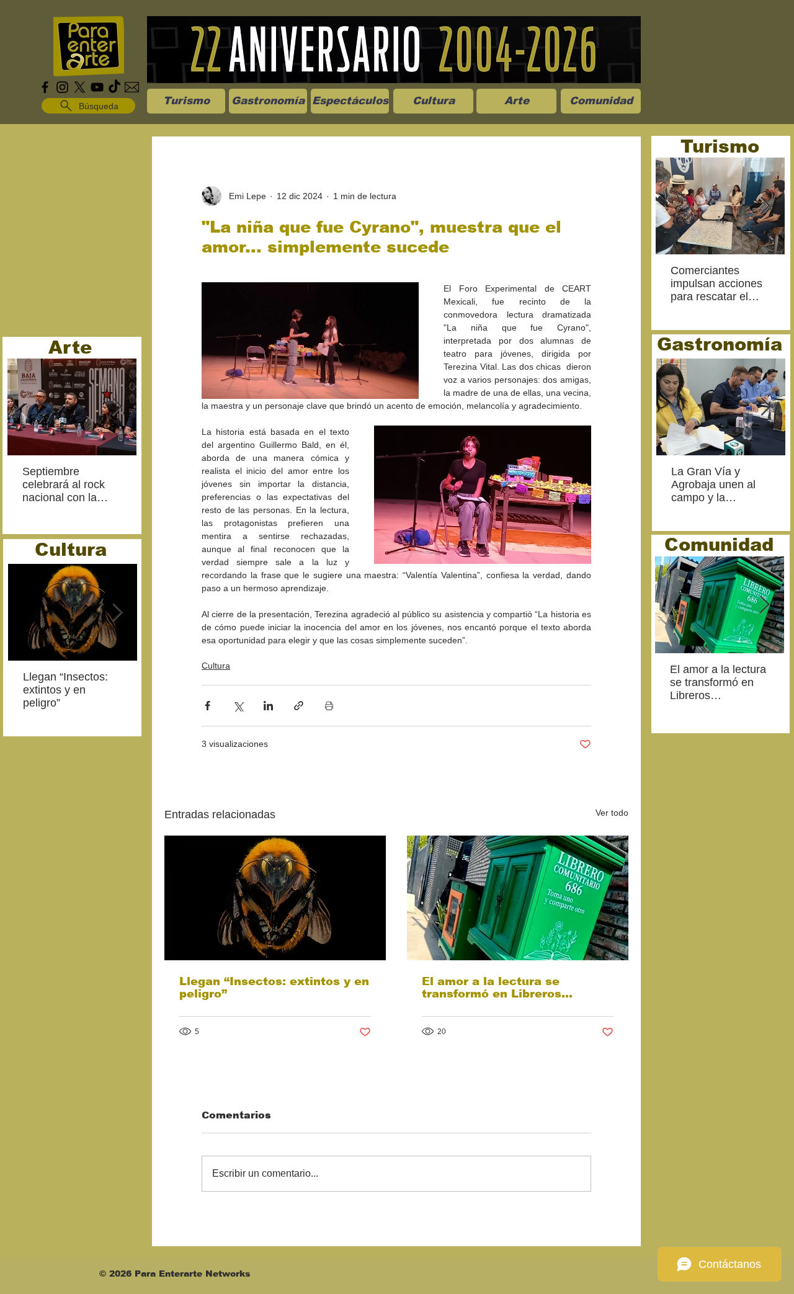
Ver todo (612, 813)
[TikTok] (114, 87)
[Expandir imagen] (310, 340)
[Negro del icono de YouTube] (97, 87)
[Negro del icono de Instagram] (62, 87)
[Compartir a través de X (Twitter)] (238, 706)
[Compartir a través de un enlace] (299, 706)
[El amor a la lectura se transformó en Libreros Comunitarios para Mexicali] (517, 898)
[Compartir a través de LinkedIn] (268, 706)
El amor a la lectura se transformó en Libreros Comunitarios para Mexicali (505, 987)
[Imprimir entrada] (329, 706)
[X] (79, 87)
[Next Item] (116, 407)
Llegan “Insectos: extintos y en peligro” (274, 987)
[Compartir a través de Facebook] (207, 706)
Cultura (216, 666)
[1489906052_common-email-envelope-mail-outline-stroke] (132, 87)
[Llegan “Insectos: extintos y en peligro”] (275, 898)
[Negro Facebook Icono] (45, 87)
